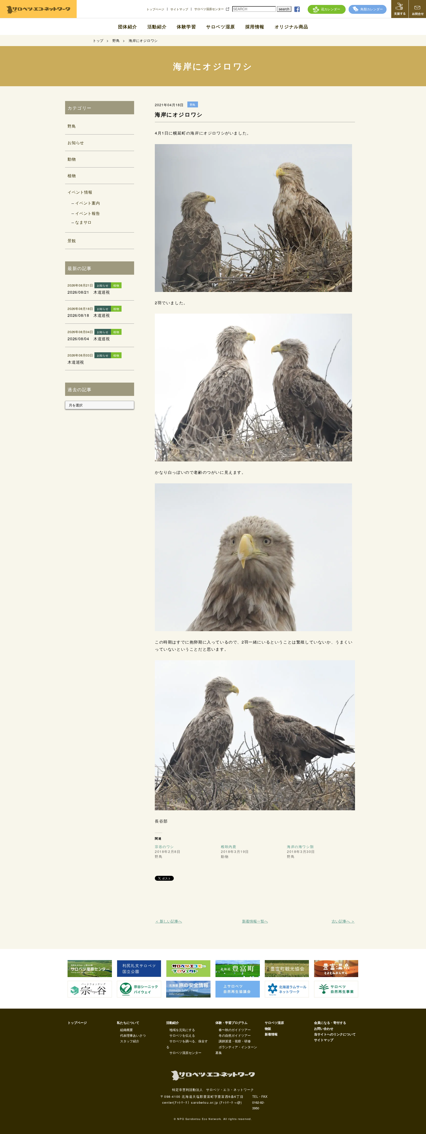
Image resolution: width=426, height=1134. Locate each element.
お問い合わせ (323, 1028)
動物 (72, 159)
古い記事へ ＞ (343, 921)
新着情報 (271, 1034)
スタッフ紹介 (129, 1041)
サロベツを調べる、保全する (187, 1044)
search (284, 8)
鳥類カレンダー (371, 9)
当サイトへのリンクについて (335, 1034)
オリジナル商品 (291, 26)
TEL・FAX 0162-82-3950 (259, 1102)
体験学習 (186, 26)
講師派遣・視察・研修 (235, 1041)
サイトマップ (179, 9)
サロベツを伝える (182, 1035)
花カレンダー (330, 9)
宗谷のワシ (164, 846)
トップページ (155, 9)
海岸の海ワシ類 (300, 846)
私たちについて (128, 1022)
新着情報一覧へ (255, 921)
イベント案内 (87, 203)
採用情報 (255, 26)
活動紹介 (157, 26)
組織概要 (126, 1029)
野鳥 (72, 126)
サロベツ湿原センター (209, 8)
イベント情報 (80, 192)
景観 (72, 240)
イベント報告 (87, 213)
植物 (72, 175)
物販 (268, 1028)
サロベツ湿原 (220, 26)
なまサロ (83, 222)
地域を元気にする (182, 1029)
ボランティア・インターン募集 (236, 1050)
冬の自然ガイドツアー (235, 1035)
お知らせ (76, 142)
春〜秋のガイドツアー (235, 1029)
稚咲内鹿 (228, 846)
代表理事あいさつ (133, 1035)
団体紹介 (127, 26)
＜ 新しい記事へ (168, 921)
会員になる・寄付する (330, 1022)
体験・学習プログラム (231, 1022)
